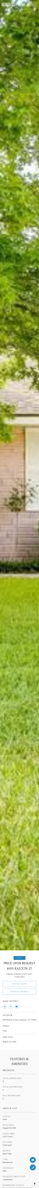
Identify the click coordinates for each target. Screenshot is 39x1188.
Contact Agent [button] (19, 984)
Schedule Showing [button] (19, 992)
